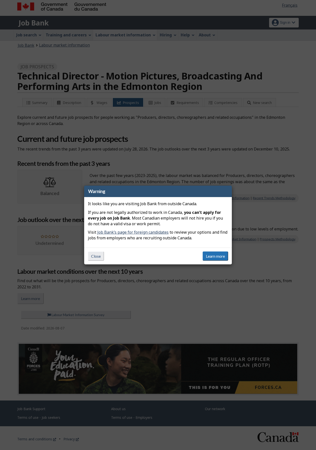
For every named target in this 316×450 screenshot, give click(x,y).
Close (96, 256)
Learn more (215, 256)
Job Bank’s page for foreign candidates (133, 232)
